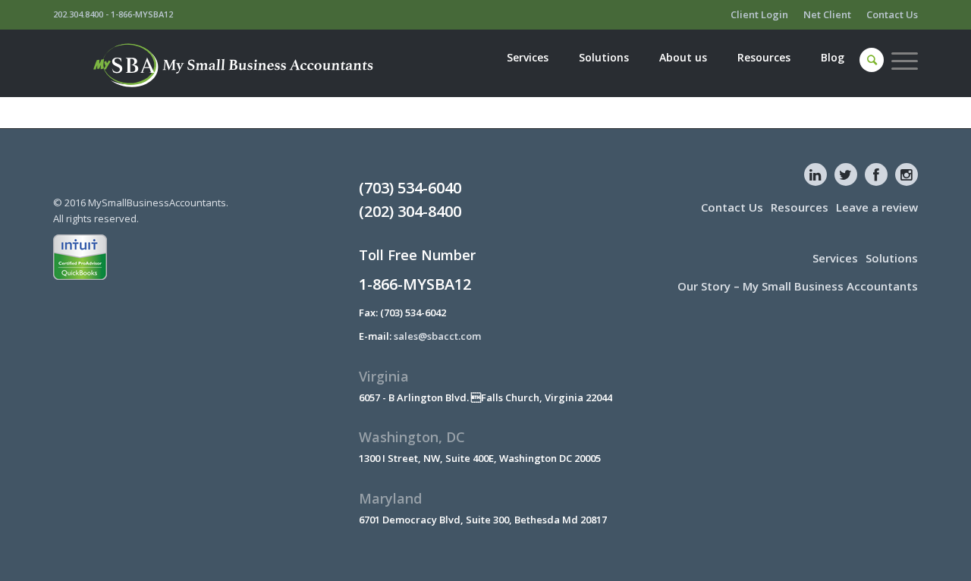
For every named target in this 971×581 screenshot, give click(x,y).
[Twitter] (845, 174)
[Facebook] (876, 174)
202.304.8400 (78, 14)
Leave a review (877, 207)
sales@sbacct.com (437, 336)
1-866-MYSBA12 (142, 14)
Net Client (827, 14)
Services (835, 257)
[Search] (872, 59)
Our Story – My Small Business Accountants (797, 286)
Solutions (892, 257)
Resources (799, 207)
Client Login (759, 14)
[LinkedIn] (815, 174)
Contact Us (892, 14)
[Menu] (901, 60)
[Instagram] (906, 174)
